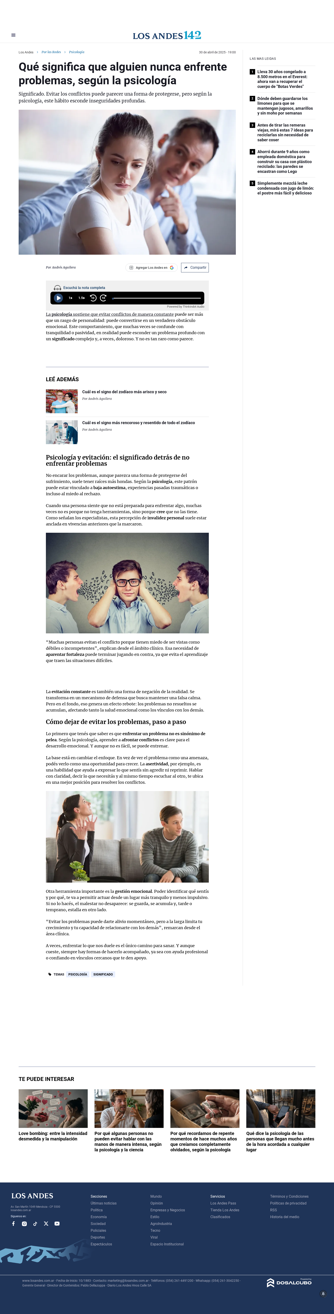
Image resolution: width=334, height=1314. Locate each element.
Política (97, 1210)
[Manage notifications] (323, 1293)
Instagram (24, 1223)
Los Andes (26, 52)
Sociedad (98, 1224)
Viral (154, 1237)
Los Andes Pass (223, 1203)
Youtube (57, 1223)
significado (103, 974)
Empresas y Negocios (167, 1210)
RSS (273, 1210)
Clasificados (220, 1217)
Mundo (156, 1196)
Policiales (98, 1230)
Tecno (155, 1230)
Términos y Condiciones (289, 1196)
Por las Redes (51, 52)
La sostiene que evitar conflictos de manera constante (110, 314)
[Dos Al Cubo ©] (289, 1286)
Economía (99, 1217)
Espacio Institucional (167, 1244)
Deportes (98, 1237)
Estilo (154, 1217)
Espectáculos (101, 1244)
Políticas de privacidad (288, 1203)
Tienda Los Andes (224, 1210)
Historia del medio (284, 1217)
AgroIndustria (161, 1224)
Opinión (156, 1203)
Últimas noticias (104, 1203)
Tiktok (35, 1223)
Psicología (77, 974)
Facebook (13, 1223)
